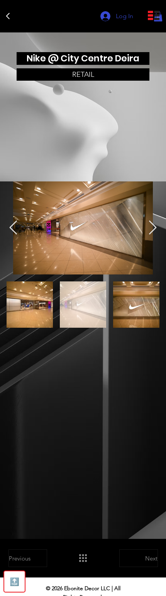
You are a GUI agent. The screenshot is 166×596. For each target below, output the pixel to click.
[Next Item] (152, 227)
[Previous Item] (13, 227)
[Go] (8, 16)
